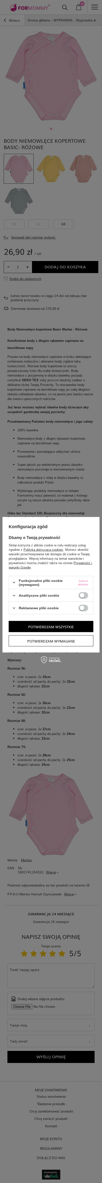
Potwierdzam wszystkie (51, 626)
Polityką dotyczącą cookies (43, 549)
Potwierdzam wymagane (51, 640)
